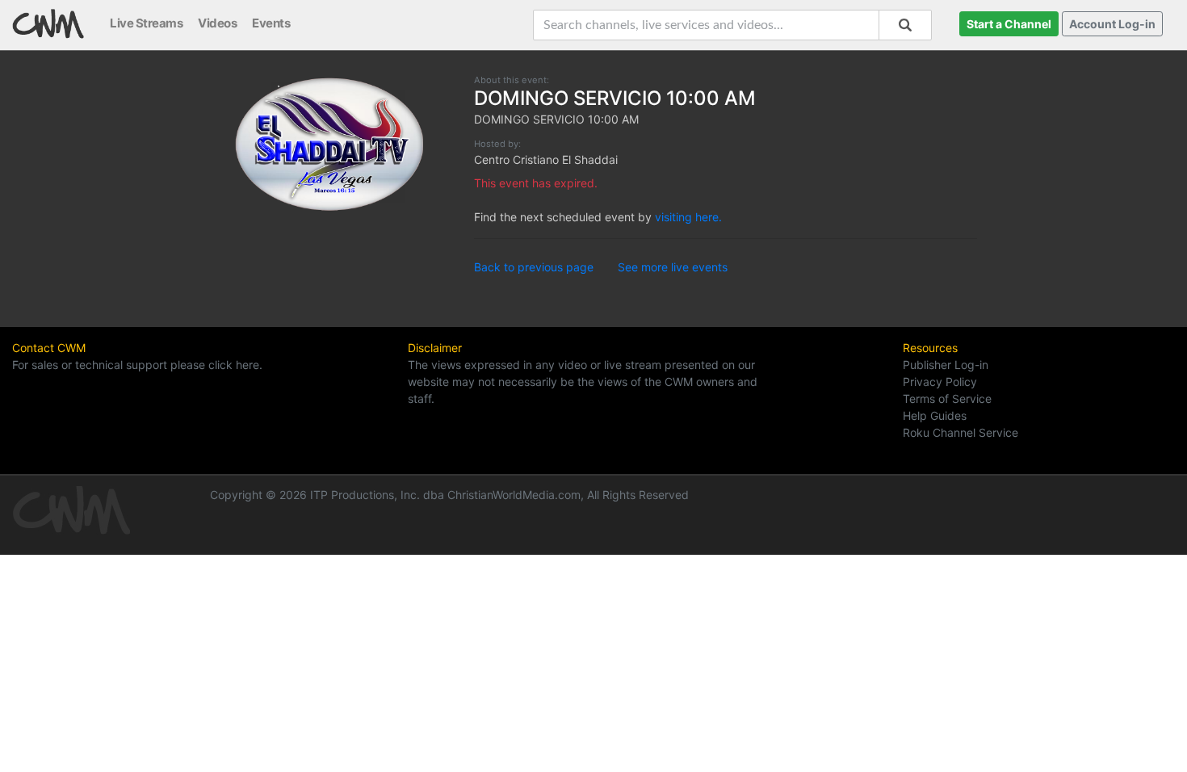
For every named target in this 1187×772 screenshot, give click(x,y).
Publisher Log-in (945, 364)
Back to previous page (534, 267)
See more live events (673, 267)
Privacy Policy (940, 381)
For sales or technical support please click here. (137, 364)
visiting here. (688, 217)
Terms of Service (947, 398)
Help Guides (935, 415)
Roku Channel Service (960, 432)
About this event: (511, 80)
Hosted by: (497, 143)
